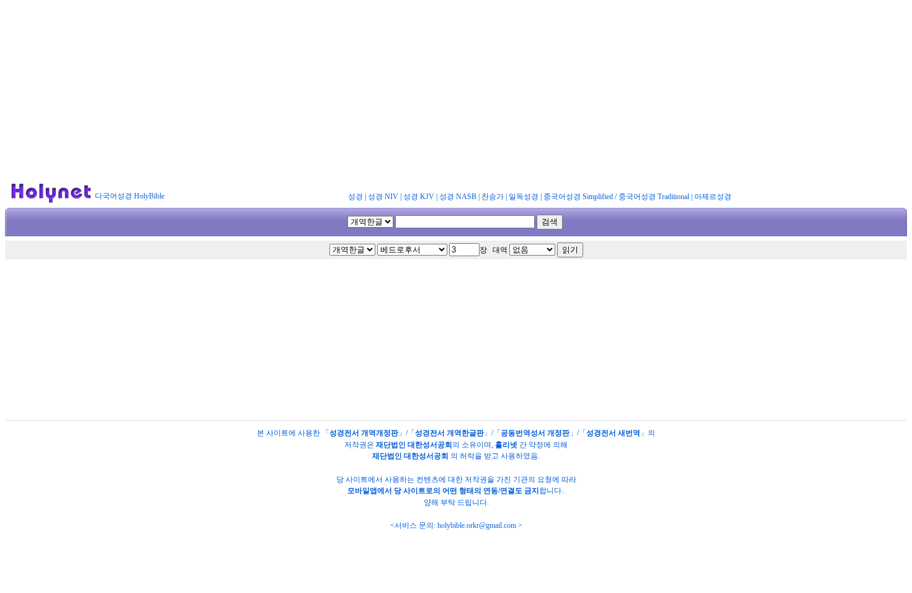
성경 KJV (418, 196)
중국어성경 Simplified (578, 196)
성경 (355, 196)
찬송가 (492, 196)
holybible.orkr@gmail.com (476, 525)
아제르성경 (712, 196)
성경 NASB (457, 196)
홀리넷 (506, 444)
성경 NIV (383, 196)
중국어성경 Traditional (654, 196)
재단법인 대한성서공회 (414, 444)
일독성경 (524, 196)
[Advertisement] (456, 92)
